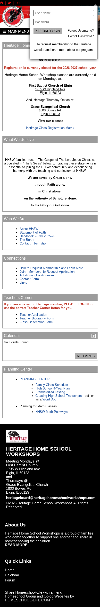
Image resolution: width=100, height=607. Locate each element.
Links (23, 282)
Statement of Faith (33, 232)
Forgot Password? (81, 36)
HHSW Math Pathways (51, 412)
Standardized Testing (50, 392)
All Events (86, 356)
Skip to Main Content (42, 507)
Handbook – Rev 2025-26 (37, 236)
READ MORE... (17, 545)
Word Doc (49, 399)
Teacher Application (33, 315)
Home (10, 570)
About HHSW (29, 229)
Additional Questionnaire (37, 275)
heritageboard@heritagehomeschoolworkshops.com (50, 498)
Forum (10, 580)
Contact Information (34, 243)
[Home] (1, 2)
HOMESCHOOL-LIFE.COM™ (29, 600)
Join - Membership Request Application (47, 271)
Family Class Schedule (51, 385)
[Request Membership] (9, 2)
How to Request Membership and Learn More (51, 268)
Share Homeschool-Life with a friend (33, 592)
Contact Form (29, 279)
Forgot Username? (81, 30)
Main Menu (18, 31)
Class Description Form (36, 322)
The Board (27, 240)
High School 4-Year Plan (52, 388)
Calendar (12, 575)
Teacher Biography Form (37, 318)
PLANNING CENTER (35, 379)
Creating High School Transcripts (58, 396)
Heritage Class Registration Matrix (50, 128)
